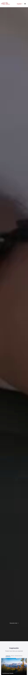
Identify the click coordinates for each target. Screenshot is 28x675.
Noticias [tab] (12, 655)
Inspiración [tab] (8, 655)
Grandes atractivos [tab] (18, 655)
